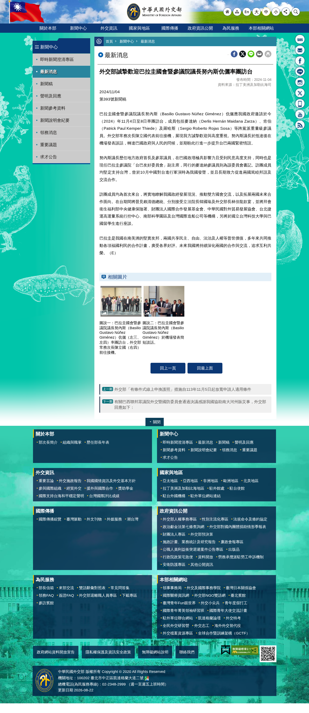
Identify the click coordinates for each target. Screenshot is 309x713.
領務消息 (48, 132)
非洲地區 (210, 481)
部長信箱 (300, 50)
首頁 (109, 41)
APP (300, 103)
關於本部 (48, 28)
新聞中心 (78, 28)
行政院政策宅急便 (178, 557)
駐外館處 (216, 488)
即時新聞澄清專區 (57, 59)
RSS (300, 125)
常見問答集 (120, 588)
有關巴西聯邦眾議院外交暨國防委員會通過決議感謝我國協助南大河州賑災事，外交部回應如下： (190, 404)
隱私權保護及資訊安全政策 (108, 652)
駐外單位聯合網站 (178, 618)
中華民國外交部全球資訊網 (154, 12)
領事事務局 (172, 588)
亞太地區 (170, 481)
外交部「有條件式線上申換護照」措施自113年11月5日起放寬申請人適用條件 (182, 389)
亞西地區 (190, 481)
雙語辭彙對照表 (92, 588)
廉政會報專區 (232, 542)
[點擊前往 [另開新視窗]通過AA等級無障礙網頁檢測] (245, 650)
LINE (300, 71)
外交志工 (201, 626)
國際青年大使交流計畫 (228, 610)
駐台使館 (237, 488)
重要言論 (46, 481)
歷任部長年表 (98, 442)
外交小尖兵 (210, 603)
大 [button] (257, 11)
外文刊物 (94, 519)
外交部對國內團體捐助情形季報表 (237, 527)
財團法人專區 (174, 534)
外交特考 (233, 618)
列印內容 (268, 54)
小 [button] (276, 11)
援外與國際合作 (100, 488)
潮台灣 (132, 519)
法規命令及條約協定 (250, 519)
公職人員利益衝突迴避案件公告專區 (193, 549)
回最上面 (205, 368)
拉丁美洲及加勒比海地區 (183, 488)
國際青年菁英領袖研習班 (183, 610)
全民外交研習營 (176, 626)
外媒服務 (114, 519)
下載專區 (129, 595)
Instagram (300, 82)
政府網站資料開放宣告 (56, 652)
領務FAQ (46, 595)
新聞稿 (46, 83)
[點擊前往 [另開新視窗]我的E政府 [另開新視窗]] (225, 650)
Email (259, 54)
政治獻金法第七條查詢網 (183, 527)
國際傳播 (169, 28)
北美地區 (251, 481)
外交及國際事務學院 (204, 588)
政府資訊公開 (200, 28)
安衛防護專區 (174, 564)
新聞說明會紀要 (55, 120)
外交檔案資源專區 (178, 633)
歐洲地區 (230, 481)
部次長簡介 (48, 442)
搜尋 (296, 12)
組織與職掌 (72, 442)
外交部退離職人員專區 (98, 595)
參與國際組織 (50, 488)
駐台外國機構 (174, 496)
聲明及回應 (50, 96)
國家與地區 (139, 28)
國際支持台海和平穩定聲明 (61, 496)
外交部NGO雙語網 (210, 595)
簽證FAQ (66, 595)
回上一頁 (168, 368)
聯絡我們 (186, 652)
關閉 (157, 422)
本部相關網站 (261, 28)
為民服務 (230, 28)
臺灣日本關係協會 (241, 588)
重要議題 (48, 144)
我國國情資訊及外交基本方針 (111, 481)
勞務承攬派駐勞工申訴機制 (241, 557)
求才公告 (48, 157)
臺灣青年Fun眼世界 (179, 603)
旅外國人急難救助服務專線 (300, 39)
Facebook (234, 54)
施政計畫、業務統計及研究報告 (189, 542)
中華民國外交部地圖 (147, 678)
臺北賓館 (238, 595)
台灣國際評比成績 (104, 496)
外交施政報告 (70, 481)
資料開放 (205, 557)
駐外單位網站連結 (205, 496)
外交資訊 (108, 28)
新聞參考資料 (52, 108)
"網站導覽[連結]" (237, 12)
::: (35, 43)
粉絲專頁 (300, 60)
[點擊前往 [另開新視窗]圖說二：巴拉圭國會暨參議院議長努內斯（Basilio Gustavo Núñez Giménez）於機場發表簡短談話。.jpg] (164, 301)
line (251, 54)
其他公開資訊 (201, 564)
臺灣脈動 (74, 519)
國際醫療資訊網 (176, 595)
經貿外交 (74, 488)
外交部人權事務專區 (180, 519)
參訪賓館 (46, 603)
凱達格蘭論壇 (209, 618)
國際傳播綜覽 (50, 519)
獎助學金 (125, 488)
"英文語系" (247, 12)
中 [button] (266, 11)
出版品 (234, 549)
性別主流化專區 (215, 519)
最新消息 (48, 71)
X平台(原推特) (300, 92)
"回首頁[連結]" (227, 12)
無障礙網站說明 (155, 652)
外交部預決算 (201, 534)
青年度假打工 (236, 603)
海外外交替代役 (227, 626)
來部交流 (66, 588)
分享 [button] (286, 12)
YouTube (300, 114)
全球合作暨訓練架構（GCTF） (224, 633)
